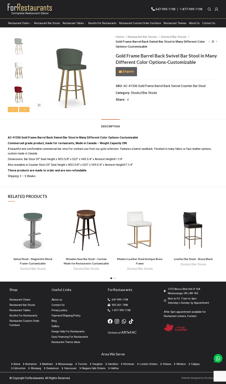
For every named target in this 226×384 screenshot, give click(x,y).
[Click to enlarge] (39, 105)
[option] (18, 45)
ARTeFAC (129, 332)
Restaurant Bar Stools (142, 37)
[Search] (209, 9)
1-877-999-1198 (191, 9)
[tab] (110, 124)
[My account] (216, 9)
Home (120, 37)
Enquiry (128, 71)
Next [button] (24, 109)
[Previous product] (209, 42)
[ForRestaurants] (30, 9)
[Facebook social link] (128, 99)
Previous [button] (13, 109)
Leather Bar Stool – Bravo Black (193, 259)
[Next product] (216, 42)
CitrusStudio (210, 378)
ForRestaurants (34, 378)
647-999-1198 (165, 9)
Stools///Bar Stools (174, 37)
